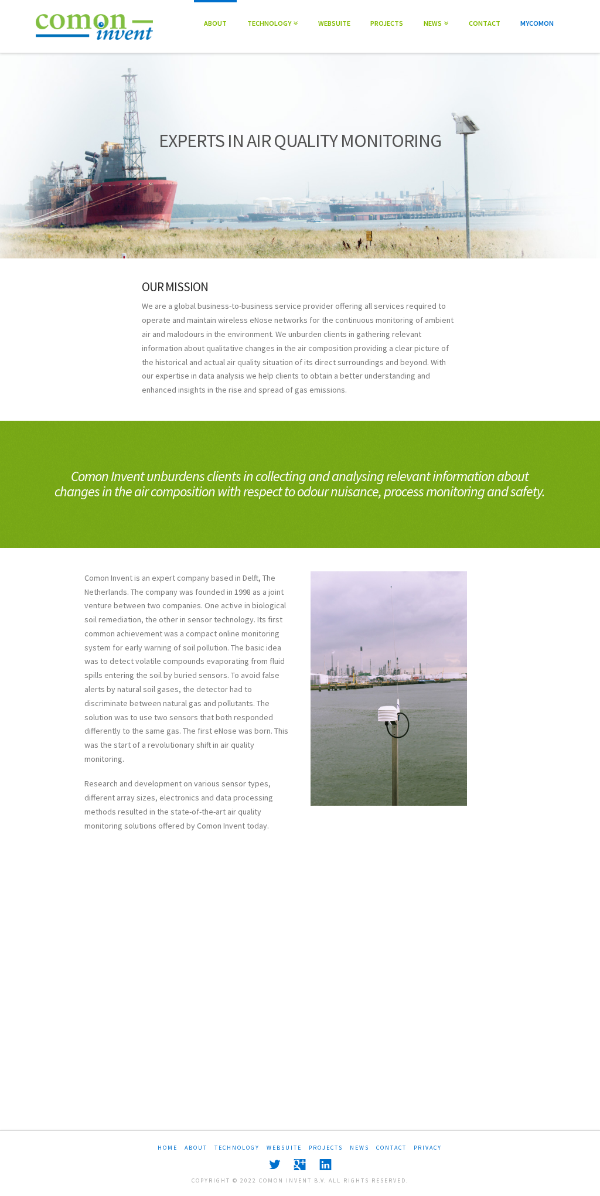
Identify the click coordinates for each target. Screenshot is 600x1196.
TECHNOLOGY (271, 14)
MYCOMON (537, 23)
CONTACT (484, 23)
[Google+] (300, 1164)
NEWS (434, 14)
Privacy (428, 1147)
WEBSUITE (334, 23)
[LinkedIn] (325, 1164)
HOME (168, 1147)
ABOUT (215, 23)
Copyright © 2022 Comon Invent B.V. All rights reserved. (300, 1180)
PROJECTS (386, 23)
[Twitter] (274, 1164)
